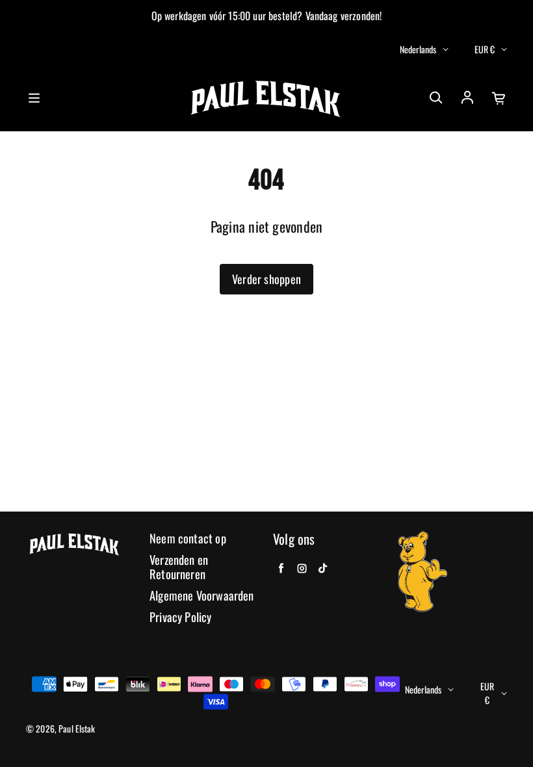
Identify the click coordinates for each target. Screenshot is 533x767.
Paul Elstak (77, 728)
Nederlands (418, 49)
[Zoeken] (435, 98)
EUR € (484, 49)
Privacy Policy (181, 617)
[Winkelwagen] (499, 98)
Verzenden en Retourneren (179, 567)
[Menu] (34, 98)
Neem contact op (188, 538)
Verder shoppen (266, 278)
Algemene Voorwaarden (202, 595)
